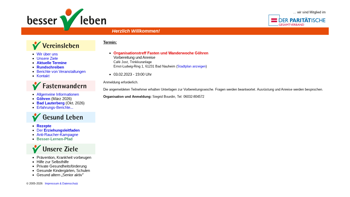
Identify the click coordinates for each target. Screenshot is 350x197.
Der (58, 130)
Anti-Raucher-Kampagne (57, 134)
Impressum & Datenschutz (61, 183)
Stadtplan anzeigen (191, 66)
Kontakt (43, 76)
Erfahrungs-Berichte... (55, 107)
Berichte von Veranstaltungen (61, 71)
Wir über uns (47, 54)
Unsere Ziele (47, 58)
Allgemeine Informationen (58, 94)
